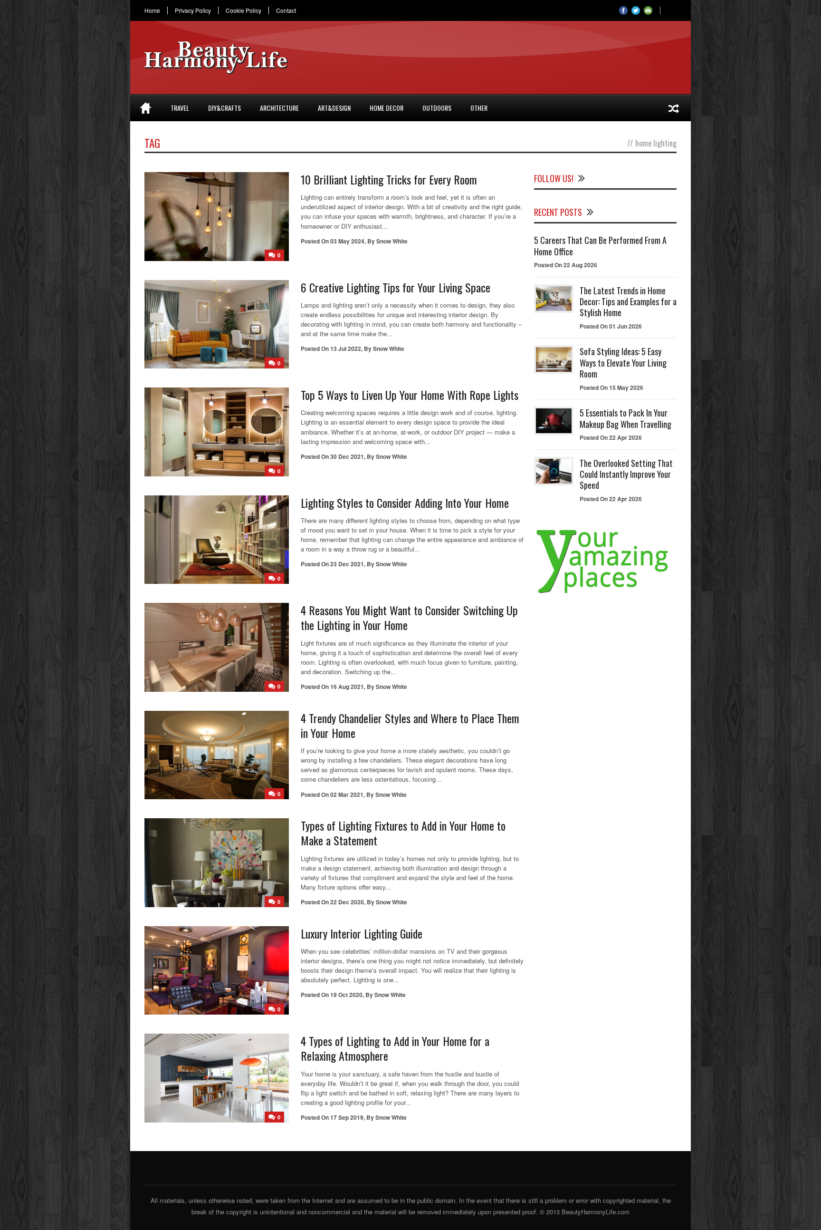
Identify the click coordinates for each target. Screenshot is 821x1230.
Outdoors (436, 108)
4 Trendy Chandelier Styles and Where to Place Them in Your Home (410, 725)
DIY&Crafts (224, 108)
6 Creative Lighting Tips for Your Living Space (395, 287)
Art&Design (334, 108)
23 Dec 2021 (347, 564)
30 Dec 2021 (347, 456)
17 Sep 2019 (346, 1117)
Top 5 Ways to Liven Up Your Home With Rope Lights (411, 394)
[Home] (145, 108)
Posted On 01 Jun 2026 (611, 326)
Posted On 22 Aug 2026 (565, 265)
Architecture (279, 108)
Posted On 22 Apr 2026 (611, 437)
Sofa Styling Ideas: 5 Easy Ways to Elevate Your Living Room (623, 362)
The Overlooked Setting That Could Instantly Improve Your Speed (626, 474)
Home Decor (386, 108)
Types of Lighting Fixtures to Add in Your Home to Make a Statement (403, 833)
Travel (180, 108)
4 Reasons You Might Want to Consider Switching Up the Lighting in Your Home (409, 617)
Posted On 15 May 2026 (611, 387)
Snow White (392, 241)
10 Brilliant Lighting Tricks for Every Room (389, 179)
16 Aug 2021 (347, 686)
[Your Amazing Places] (605, 593)
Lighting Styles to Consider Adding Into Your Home (405, 502)
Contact (286, 10)
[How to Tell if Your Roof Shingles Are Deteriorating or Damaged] (673, 108)
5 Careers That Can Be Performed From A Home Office (600, 245)
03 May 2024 (347, 241)
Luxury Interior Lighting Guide (361, 933)
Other (478, 108)
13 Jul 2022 (345, 348)
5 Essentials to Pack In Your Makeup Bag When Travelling (625, 418)
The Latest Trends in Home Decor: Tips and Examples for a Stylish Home (628, 301)
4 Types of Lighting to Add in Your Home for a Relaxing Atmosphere (395, 1048)
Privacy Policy (193, 10)
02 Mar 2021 (346, 794)
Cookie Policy (243, 10)
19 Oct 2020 (346, 994)
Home (152, 10)
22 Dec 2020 (347, 902)
